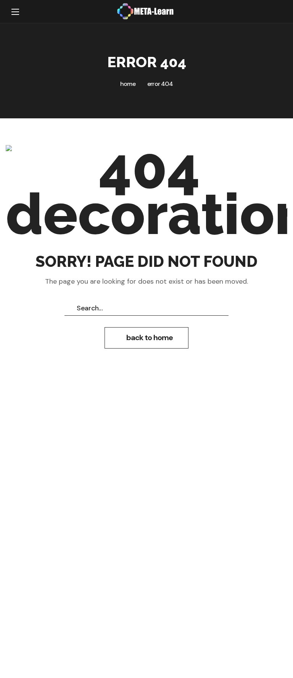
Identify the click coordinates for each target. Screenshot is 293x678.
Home (127, 84)
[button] (274, 12)
